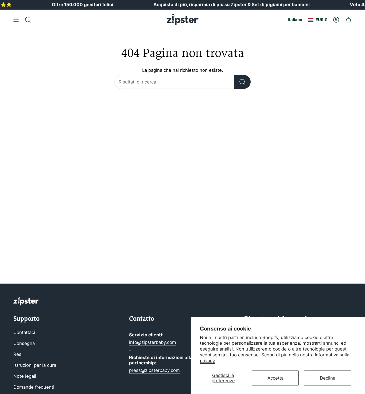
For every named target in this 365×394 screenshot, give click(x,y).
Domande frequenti (33, 387)
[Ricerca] (242, 82)
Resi (17, 354)
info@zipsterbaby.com (152, 342)
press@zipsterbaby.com (154, 370)
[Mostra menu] (16, 20)
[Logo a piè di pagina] (26, 301)
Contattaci (24, 332)
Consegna (24, 343)
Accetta (275, 378)
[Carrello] (348, 20)
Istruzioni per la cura (34, 365)
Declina (327, 378)
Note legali (24, 376)
